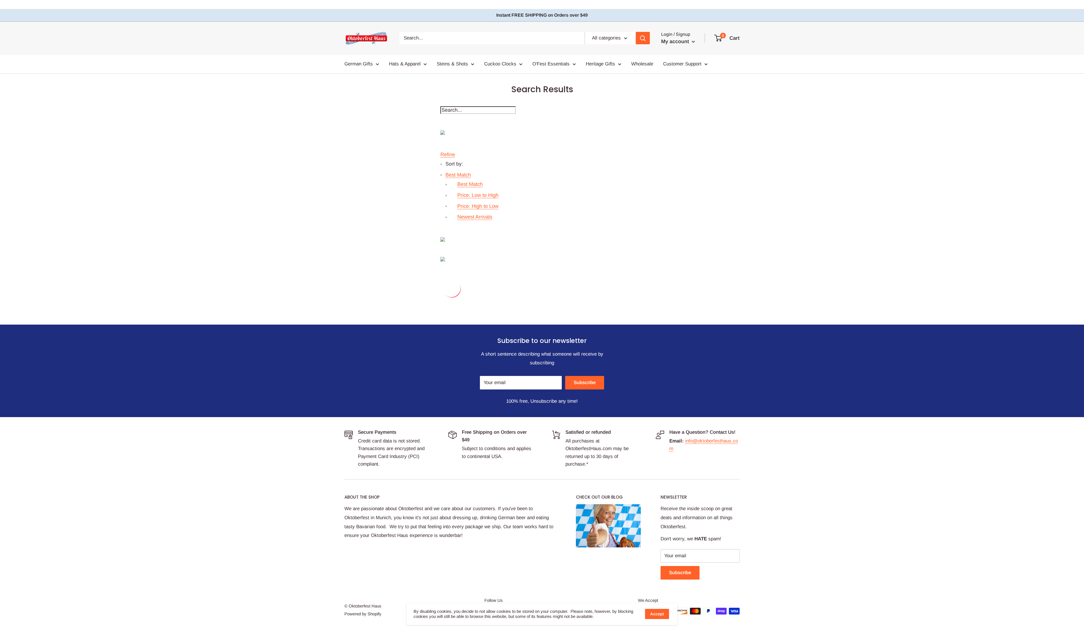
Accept (657, 613)
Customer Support (682, 64)
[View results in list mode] (542, 259)
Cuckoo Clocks (500, 64)
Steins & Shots (452, 64)
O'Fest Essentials (551, 64)
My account (675, 41)
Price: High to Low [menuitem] (478, 206)
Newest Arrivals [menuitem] (474, 217)
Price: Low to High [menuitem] (478, 195)
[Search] (643, 38)
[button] (458, 175)
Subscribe (585, 382)
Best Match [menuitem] (470, 184)
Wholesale (642, 64)
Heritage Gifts (600, 64)
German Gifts (358, 64)
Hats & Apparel (405, 64)
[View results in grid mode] (542, 239)
